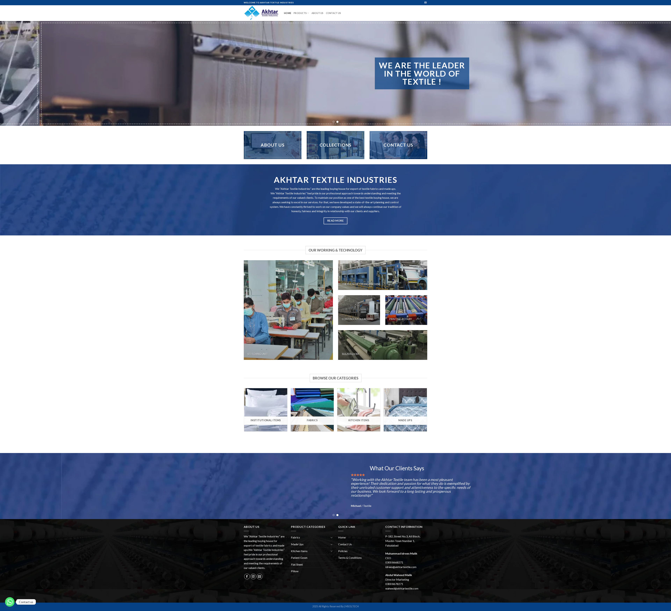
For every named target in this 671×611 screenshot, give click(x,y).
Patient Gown (299, 557)
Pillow (294, 571)
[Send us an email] (425, 2)
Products (300, 13)
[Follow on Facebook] (247, 576)
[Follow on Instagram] (253, 576)
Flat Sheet (297, 564)
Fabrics (295, 537)
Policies (343, 551)
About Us (317, 13)
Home (287, 13)
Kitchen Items (299, 551)
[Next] (653, 73)
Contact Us (333, 13)
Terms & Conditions (350, 557)
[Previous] (18, 73)
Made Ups (297, 544)
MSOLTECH (352, 606)
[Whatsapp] (10, 602)
